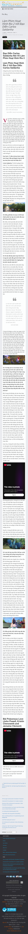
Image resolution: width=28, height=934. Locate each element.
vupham (4, 32)
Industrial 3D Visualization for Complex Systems (12, 801)
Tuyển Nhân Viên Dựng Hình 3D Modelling (11, 813)
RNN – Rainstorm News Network (10, 852)
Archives (4, 832)
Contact (4, 850)
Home (4, 840)
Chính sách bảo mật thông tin (9, 838)
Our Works (5, 843)
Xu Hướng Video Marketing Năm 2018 (10, 811)
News (14, 32)
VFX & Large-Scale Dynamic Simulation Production (13, 798)
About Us (5, 847)
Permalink (5, 35)
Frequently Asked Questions (9, 854)
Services (5, 845)
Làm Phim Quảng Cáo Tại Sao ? (8, 819)
